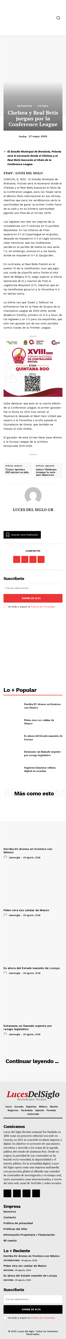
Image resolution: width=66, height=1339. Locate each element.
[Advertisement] (33, 648)
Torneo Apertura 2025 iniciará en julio (17, 471)
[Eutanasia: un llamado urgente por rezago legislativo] (12, 753)
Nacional (9, 1270)
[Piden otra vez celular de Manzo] (12, 722)
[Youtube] (36, 1193)
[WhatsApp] (41, 559)
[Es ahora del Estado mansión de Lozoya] (12, 738)
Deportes (24, 106)
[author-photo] (6, 857)
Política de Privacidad (43, 606)
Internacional (12, 1260)
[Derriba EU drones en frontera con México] (12, 706)
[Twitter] (26, 1193)
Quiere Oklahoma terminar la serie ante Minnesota (46, 472)
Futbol (43, 106)
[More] (49, 559)
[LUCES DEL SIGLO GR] (33, 495)
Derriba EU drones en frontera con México (32, 1256)
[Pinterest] (32, 559)
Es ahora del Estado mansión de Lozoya (31, 968)
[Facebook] (16, 559)
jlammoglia (14, 857)
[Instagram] (17, 1193)
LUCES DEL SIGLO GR (33, 509)
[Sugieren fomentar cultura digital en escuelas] (12, 769)
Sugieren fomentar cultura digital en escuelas (40, 769)
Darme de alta (31, 598)
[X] (24, 559)
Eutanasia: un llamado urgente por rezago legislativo (42, 753)
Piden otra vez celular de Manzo (26, 910)
